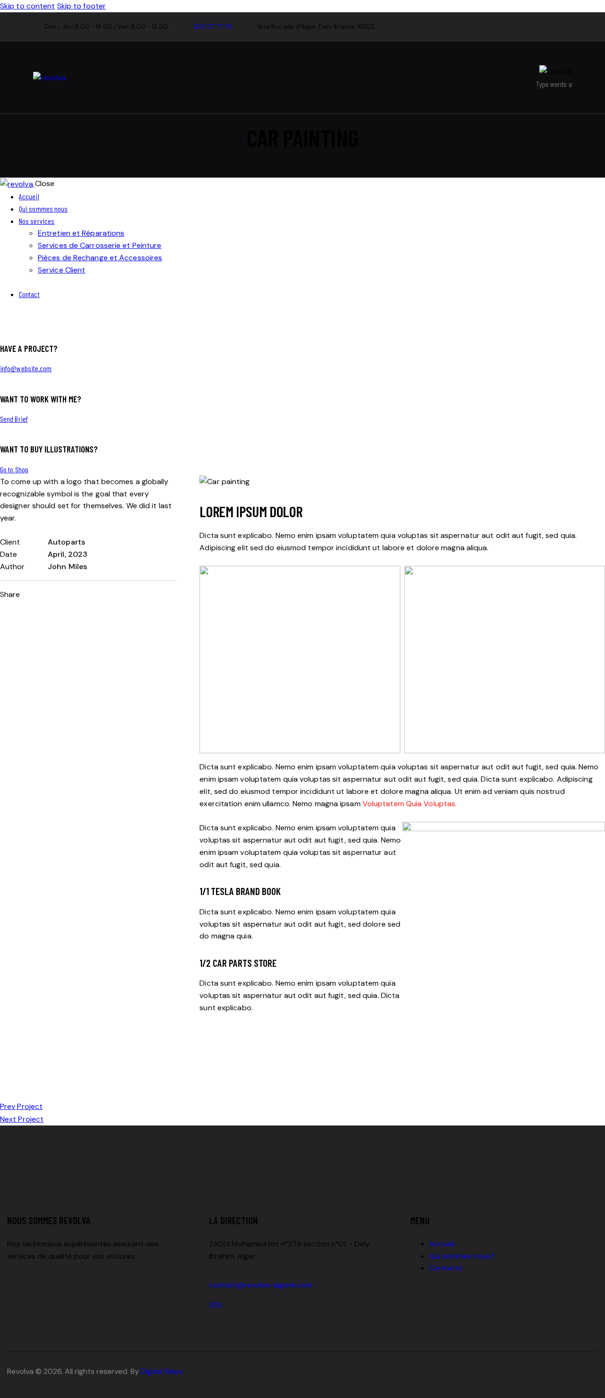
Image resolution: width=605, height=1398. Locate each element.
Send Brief (14, 418)
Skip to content (27, 6)
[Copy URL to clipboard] (99, 595)
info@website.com (26, 368)
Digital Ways (162, 1371)
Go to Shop (14, 469)
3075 (215, 1304)
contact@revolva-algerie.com (260, 1285)
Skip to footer (81, 6)
